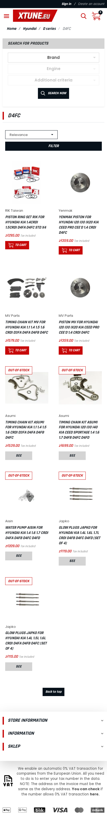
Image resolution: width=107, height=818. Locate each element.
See (19, 455)
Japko (64, 521)
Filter (53, 145)
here (94, 794)
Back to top (53, 692)
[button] (83, 15)
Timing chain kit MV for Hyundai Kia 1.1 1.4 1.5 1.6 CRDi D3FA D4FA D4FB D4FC (26, 327)
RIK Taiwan (14, 210)
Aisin (9, 521)
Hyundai (29, 28)
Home (11, 28)
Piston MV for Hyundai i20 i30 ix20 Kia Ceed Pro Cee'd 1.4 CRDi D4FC (79, 327)
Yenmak (65, 210)
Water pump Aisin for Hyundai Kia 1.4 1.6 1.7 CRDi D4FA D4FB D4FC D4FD (26, 532)
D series (49, 28)
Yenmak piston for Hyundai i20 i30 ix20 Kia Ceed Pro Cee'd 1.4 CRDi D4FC (78, 225)
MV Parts (12, 315)
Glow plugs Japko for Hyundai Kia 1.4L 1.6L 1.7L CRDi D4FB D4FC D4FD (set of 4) (79, 535)
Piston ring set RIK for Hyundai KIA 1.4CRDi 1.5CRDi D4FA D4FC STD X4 (25, 222)
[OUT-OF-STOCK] (26, 387)
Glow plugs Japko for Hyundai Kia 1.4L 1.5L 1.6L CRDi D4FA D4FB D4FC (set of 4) (26, 640)
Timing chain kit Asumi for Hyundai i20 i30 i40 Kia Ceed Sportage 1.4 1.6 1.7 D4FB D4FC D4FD (79, 430)
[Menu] (6, 15)
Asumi (10, 415)
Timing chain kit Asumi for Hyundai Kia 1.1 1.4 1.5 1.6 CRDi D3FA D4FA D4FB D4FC (25, 430)
